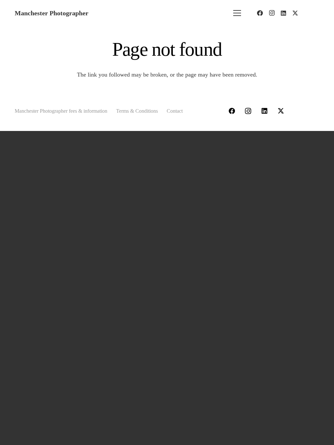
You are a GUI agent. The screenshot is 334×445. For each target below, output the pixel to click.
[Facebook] (260, 13)
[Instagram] (272, 13)
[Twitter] (295, 13)
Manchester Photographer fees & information (61, 111)
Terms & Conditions (137, 111)
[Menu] (237, 13)
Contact (175, 111)
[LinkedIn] (283, 13)
